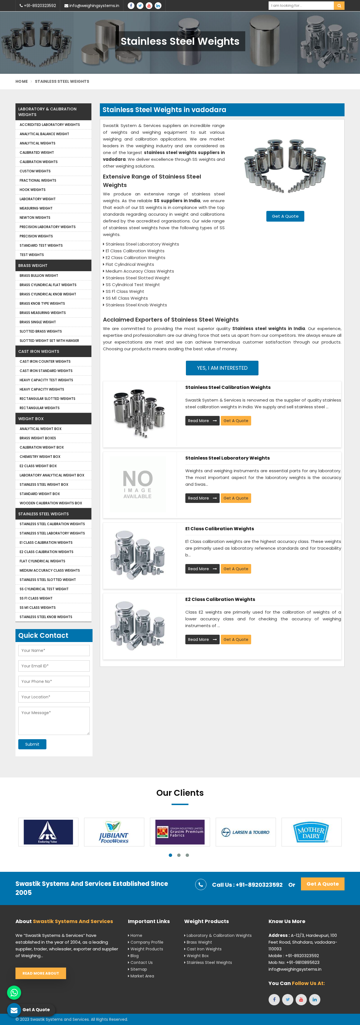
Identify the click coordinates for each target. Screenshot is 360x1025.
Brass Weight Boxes (38, 438)
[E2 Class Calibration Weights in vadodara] (137, 626)
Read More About (40, 973)
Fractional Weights (38, 180)
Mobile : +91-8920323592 (294, 956)
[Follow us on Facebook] (131, 5)
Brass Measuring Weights (43, 312)
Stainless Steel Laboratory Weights (227, 458)
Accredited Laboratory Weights (50, 124)
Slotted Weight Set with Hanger (49, 340)
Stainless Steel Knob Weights (46, 616)
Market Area (141, 976)
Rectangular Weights (40, 407)
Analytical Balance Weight (44, 134)
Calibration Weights (39, 161)
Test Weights (32, 254)
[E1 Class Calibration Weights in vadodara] (137, 555)
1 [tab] (170, 855)
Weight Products (146, 949)
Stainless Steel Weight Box (44, 484)
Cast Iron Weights (38, 351)
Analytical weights (37, 143)
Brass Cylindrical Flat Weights (48, 284)
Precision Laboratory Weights (48, 226)
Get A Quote (285, 216)
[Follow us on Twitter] (140, 5)
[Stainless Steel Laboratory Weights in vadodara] (137, 484)
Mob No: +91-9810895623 (294, 962)
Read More (199, 421)
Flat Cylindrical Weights (42, 561)
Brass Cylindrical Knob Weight (48, 294)
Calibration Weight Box (42, 447)
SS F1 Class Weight (36, 598)
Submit (32, 744)
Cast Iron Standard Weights (46, 370)
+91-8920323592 (39, 5)
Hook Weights (33, 189)
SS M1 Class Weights (38, 607)
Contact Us (141, 962)
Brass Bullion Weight (39, 275)
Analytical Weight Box (41, 428)
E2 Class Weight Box (38, 466)
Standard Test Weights (41, 245)
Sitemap (138, 969)
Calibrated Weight (37, 152)
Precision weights (36, 236)
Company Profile (146, 942)
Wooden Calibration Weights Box (51, 503)
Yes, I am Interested (222, 367)
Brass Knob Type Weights (42, 303)
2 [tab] (179, 855)
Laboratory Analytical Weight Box (52, 475)
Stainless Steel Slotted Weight (48, 579)
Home (21, 81)
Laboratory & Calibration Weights (47, 111)
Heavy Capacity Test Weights (46, 380)
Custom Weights (35, 171)
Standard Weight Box (40, 493)
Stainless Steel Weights (43, 514)
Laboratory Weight (38, 199)
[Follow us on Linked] (158, 5)
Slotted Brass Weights (41, 331)
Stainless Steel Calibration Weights (228, 387)
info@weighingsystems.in (93, 5)
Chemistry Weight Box (40, 456)
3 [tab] (187, 855)
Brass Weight (33, 265)
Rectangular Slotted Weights (47, 398)
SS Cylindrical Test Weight (44, 589)
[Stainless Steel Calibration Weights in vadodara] (137, 414)
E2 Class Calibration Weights (220, 599)
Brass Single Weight (38, 322)
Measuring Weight (36, 208)
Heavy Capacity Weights (42, 389)
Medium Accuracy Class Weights (50, 570)
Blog (134, 956)
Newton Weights (35, 217)
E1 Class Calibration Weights (219, 528)
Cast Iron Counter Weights (45, 361)
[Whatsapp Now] (14, 993)
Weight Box (31, 419)
